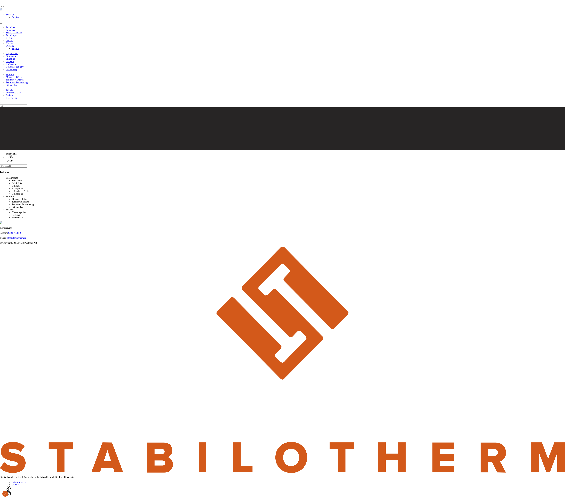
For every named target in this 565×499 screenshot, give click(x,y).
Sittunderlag (11, 85)
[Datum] (11, 161)
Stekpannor (11, 56)
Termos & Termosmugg (17, 82)
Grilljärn (10, 61)
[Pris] (11, 157)
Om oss (9, 40)
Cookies (15, 484)
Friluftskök (11, 59)
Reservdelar (11, 98)
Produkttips (11, 35)
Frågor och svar (19, 482)
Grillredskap (11, 69)
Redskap (10, 95)
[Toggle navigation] (1, 23)
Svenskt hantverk (14, 32)
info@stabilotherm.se (16, 238)
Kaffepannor (12, 64)
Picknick (10, 74)
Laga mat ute (12, 53)
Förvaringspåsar (13, 92)
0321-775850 (14, 233)
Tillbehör (10, 90)
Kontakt (9, 43)
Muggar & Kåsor (14, 77)
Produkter (10, 27)
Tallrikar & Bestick (15, 79)
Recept (9, 38)
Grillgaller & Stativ (15, 66)
